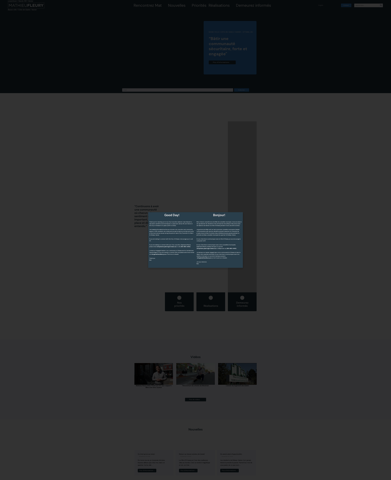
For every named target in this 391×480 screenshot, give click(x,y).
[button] (240, 214)
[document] (195, 240)
